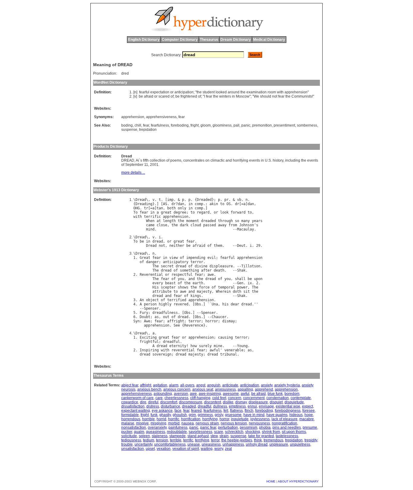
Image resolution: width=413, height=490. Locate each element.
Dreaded (204, 200)
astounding (163, 394)
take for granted (261, 436)
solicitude (129, 436)
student (209, 92)
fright (194, 125)
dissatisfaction (133, 406)
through (225, 221)
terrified (176, 300)
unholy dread (257, 444)
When (150, 221)
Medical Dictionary (269, 39)
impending (195, 258)
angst (200, 385)
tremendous (273, 440)
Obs (198, 304)
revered (181, 304)
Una (215, 304)
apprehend (264, 389)
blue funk (275, 394)
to (222, 204)
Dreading (143, 204)
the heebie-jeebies (236, 440)
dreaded (208, 221)
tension (162, 440)
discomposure (190, 402)
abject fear (129, 385)
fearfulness (160, 125)
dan (181, 204)
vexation (164, 448)
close (162, 225)
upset (150, 448)
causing (225, 337)
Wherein (223, 291)
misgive (142, 423)
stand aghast (198, 436)
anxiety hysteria (287, 385)
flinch (249, 410)
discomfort (168, 402)
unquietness (300, 444)
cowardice (129, 402)
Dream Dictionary (235, 39)
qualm (139, 432)
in (233, 96)
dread (157, 241)
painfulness (177, 427)
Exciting (148, 337)
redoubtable (177, 432)
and (191, 279)
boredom (292, 394)
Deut (241, 245)
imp (170, 200)
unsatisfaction (132, 448)
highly (165, 304)
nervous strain (207, 423)
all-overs (187, 385)
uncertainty (143, 444)
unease (193, 444)
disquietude (294, 402)
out (166, 317)
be (141, 96)
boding (127, 125)
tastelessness (287, 436)
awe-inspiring (210, 394)
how (193, 346)
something (189, 270)
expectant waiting (135, 410)
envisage (266, 406)
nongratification (284, 423)
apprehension (296, 92)
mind (150, 229)
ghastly (165, 415)
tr (146, 208)
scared (164, 96)
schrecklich (234, 432)
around (233, 92)
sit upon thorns (294, 432)
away (222, 225)
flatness (236, 410)
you (181, 279)
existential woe (288, 406)
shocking (252, 432)
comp (199, 204)
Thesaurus (209, 39)
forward (238, 212)
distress (152, 406)
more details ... (133, 172)
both (171, 208)
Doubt (145, 317)
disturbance (170, 406)
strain (224, 436)
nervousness (259, 423)
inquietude (240, 419)
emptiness (237, 406)
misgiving (158, 423)
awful (215, 350)
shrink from (271, 432)
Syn (136, 321)
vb (239, 200)
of (172, 96)
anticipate (230, 385)
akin (214, 204)
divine (201, 266)
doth (237, 291)
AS (165, 204)
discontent (212, 402)
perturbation (228, 427)
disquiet (276, 402)
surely (205, 346)
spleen (144, 436)
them (218, 245)
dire (143, 402)
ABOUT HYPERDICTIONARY (298, 481)
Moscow (242, 96)
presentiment (284, 125)
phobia (265, 427)
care (159, 398)
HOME (270, 481)
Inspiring (149, 350)
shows (183, 287)
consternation (277, 398)
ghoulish (180, 415)
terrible (175, 440)
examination (256, 92)
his (225, 304)
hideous (296, 415)
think (258, 440)
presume (310, 427)
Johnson (246, 225)
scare (218, 432)
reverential (183, 350)
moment (192, 221)
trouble (127, 444)
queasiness (155, 432)
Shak (241, 270)
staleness (159, 436)
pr (226, 200)
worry (218, 448)
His (155, 287)
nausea (187, 423)
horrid (161, 419)
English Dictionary (144, 39)
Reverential (151, 274)
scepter (168, 287)
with (280, 92)
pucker (126, 432)
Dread (140, 200)
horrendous (130, 419)
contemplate (301, 398)
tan (160, 208)
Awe (147, 321)
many (245, 221)
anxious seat (202, 389)
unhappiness (233, 444)
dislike (228, 402)
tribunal (228, 354)
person (150, 304)
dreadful (171, 342)
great (166, 212)
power (242, 287)
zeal (228, 448)
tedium (148, 440)
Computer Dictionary (180, 39)
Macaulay (245, 229)
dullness (220, 406)
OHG (136, 208)
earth (198, 283)
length (169, 221)
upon (258, 279)
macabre (306, 419)
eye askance (162, 410)
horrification (190, 419)
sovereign (161, 354)
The (155, 266)
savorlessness (200, 432)
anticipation (183, 92)
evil (211, 258)
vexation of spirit (185, 448)
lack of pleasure (285, 419)
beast (170, 283)
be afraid (258, 394)
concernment (254, 398)
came (150, 225)
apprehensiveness (161, 117)
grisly (219, 415)
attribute (161, 291)
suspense (129, 129)
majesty (204, 291)
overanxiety (157, 427)
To (135, 212)
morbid (174, 423)
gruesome (233, 415)
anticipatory (175, 262)
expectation (159, 92)
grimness (205, 415)
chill (138, 125)
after (206, 270)
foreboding (180, 125)
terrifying (202, 440)
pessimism (248, 427)
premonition (262, 125)
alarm (173, 385)
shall (240, 279)
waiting (207, 448)
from (233, 225)
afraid (148, 96)
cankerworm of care (137, 398)
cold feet (219, 398)
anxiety (266, 385)
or (172, 92)
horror (211, 321)
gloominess (222, 125)
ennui (252, 406)
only (182, 208)
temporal (226, 287)
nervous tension (234, 423)
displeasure (221, 266)
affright (175, 321)
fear (209, 96)
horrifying (210, 419)
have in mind (254, 415)
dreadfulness (165, 313)
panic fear (208, 427)
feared (196, 410)
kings (195, 296)
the (199, 92)
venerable (233, 350)
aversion (181, 394)
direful (153, 402)
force (204, 287)
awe (210, 274)
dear (235, 304)
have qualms (277, 415)
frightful (149, 342)
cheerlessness (176, 398)
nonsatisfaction (133, 427)
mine (218, 346)
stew (214, 436)
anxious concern (176, 389)
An (142, 300)
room (272, 92)
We (256, 96)
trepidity (310, 440)
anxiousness (225, 389)
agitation (160, 385)
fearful (144, 92)
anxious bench (149, 389)
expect (307, 406)
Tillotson (250, 266)
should (265, 96)
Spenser (151, 308)
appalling (245, 389)
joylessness (260, 419)
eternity (177, 346)
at (159, 221)
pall (236, 125)
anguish (213, 385)
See (177, 325)
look (224, 212)
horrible (148, 419)
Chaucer (219, 317)
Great (145, 258)
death (219, 270)
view (173, 258)
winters (225, 96)
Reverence (193, 325)
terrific (152, 216)
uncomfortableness (170, 444)
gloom (205, 125)
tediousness (131, 440)
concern (234, 398)
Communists (301, 96)
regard (203, 212)
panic (245, 125)
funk (154, 415)
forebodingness (288, 410)
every (157, 283)
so (237, 221)
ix (250, 283)
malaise (127, 423)
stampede (177, 436)
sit (246, 291)
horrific (173, 419)
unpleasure (278, 444)
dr (173, 204)
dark (184, 225)
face (177, 410)
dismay (228, 321)
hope (308, 415)
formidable (130, 415)
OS (228, 204)
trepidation (148, 129)
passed (209, 225)
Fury (144, 313)
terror (196, 262)
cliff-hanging (200, 398)
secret (167, 266)
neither (176, 245)
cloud (195, 225)
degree (180, 212)
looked (221, 92)
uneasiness (211, 444)
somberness (307, 125)
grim (192, 415)
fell (225, 410)
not (274, 96)
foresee (308, 410)
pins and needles (286, 427)
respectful (182, 274)
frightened (188, 96)
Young (242, 346)
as (156, 317)
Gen (240, 283)
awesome (231, 394)
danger (152, 262)
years (257, 221)
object (152, 300)
